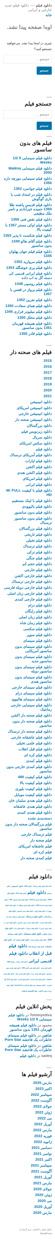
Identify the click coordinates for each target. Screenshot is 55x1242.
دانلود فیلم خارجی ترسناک (32, 582)
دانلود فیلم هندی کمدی (34, 812)
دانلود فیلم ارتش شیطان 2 (26, 905)
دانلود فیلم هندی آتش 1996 (31, 968)
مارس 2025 (42, 1083)
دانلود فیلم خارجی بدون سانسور (28, 922)
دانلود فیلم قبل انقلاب (35, 749)
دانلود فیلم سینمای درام (34, 693)
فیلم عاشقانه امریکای (35, 846)
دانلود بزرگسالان (39, 425)
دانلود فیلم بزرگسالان (35, 528)
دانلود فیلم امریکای (37, 479)
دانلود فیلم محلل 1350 (34, 317)
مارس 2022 (42, 1130)
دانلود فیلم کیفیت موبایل (33, 795)
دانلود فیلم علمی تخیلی (34, 743)
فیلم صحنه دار (41, 840)
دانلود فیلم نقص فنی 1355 (31, 219)
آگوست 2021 (41, 1171)
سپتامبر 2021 (41, 1165)
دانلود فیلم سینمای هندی (39, 940)
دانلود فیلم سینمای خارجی (32, 687)
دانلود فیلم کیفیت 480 (35, 777)
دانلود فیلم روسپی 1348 (33, 284)
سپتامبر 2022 (41, 1095)
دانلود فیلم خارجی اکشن (33, 576)
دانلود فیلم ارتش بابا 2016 (38, 900)
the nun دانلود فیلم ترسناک (42, 886)
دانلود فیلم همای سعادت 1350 (28, 306)
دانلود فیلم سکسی (37, 629)
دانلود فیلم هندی (46, 968)
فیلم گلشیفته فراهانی (29, 991)
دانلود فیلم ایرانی (39, 485)
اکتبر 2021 (43, 1159)
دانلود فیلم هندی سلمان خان (30, 800)
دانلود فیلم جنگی (39, 558)
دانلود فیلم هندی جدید (38, 974)
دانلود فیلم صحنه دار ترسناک (30, 731)
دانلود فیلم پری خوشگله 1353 (29, 268)
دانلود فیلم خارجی (38, 570)
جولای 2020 (42, 1189)
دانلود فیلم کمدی (39, 761)
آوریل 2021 (43, 1177)
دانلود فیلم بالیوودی (37, 506)
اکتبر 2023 (43, 1089)
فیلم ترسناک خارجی (36, 834)
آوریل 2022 (43, 1124)
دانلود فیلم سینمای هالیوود (31, 699)
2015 (48, 361)
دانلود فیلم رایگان (38, 611)
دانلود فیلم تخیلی (39, 540)
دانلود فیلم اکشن (39, 467)
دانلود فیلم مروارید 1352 (33, 262)
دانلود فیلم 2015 (21, 893)
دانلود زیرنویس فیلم (36, 431)
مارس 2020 (42, 1213)
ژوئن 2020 (43, 1195)
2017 (48, 372)
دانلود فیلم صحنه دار (21, 940)
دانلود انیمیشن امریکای (34, 408)
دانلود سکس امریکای (35, 443)
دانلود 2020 (28, 886)
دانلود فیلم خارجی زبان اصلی (29, 593)
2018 (48, 378)
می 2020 (45, 1201)
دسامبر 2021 (42, 1148)
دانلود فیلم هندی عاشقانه (32, 806)
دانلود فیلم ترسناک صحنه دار (15, 917)
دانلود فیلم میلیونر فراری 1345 (28, 312)
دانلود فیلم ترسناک (37, 546)
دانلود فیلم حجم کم (37, 564)
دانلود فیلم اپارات (38, 461)
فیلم (11, 985)
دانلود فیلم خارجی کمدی (33, 599)
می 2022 (45, 1118)
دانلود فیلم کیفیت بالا (36, 783)
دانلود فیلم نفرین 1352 (34, 300)
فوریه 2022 (43, 1136)
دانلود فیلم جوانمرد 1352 (33, 189)
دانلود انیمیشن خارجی (35, 414)
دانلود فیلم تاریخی (38, 534)
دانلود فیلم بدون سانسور (33, 512)
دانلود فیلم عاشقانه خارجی (31, 737)
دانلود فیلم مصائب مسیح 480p (17, 962)
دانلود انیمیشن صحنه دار (33, 420)
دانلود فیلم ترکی (39, 552)
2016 (48, 366)
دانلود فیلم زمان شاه (36, 623)
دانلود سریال (42, 437)
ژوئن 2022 (43, 1112)
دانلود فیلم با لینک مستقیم (32, 501)
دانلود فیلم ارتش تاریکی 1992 (19, 900)
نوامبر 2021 (42, 1154)
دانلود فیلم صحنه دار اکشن (31, 715)
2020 (48, 390)
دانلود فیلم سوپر (39, 635)
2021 (48, 396)
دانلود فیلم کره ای (38, 755)
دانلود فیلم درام (40, 605)
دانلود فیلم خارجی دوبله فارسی (28, 587)
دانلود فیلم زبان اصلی (35, 617)
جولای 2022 (42, 1106)
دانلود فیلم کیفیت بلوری (33, 789)
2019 (48, 384)
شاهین (47, 1035)
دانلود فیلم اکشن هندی (34, 473)
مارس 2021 (42, 1183)
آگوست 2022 (41, 1100)
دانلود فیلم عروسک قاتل (36, 946)
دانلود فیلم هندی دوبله (22, 974)
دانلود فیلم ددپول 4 (32, 928)
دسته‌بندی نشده (40, 818)
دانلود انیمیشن (41, 402)
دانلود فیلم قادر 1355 (35, 334)
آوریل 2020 (43, 1207)
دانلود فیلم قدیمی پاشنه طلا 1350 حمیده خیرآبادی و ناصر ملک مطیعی (30, 209)
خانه (48, 15)
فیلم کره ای (42, 852)
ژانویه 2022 (43, 1142)
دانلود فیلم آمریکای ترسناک (31, 455)
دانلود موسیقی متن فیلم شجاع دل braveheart (30, 985)
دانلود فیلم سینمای (37, 641)
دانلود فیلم (44, 5)
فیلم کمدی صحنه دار (36, 858)
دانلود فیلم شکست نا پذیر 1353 (27, 235)
